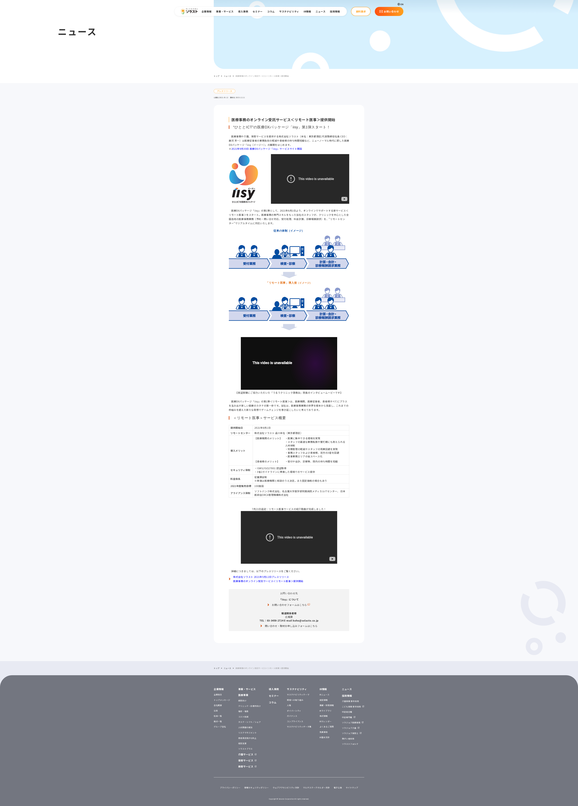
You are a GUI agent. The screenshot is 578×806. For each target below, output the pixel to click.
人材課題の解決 (245, 727)
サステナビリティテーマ (298, 694)
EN (402, 4)
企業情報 (207, 11)
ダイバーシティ (294, 710)
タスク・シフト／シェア (249, 722)
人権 (289, 705)
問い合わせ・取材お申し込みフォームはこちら (291, 626)
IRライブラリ (326, 710)
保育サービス (245, 760)
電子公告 (338, 787)
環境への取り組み (295, 700)
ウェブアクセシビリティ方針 (286, 787)
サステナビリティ (289, 11)
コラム (271, 11)
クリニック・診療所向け (249, 706)
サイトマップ (352, 787)
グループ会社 (220, 726)
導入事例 (243, 11)
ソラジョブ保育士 (350, 733)
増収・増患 (243, 711)
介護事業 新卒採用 (350, 701)
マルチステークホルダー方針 (316, 787)
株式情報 (324, 716)
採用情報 (335, 11)
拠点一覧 (218, 721)
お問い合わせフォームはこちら (289, 605)
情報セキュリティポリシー (256, 787)
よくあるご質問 (327, 726)
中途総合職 (347, 711)
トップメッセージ (222, 700)
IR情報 (307, 11)
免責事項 (324, 732)
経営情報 (324, 700)
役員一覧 (218, 716)
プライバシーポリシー (230, 787)
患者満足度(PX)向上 (247, 738)
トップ (216, 76)
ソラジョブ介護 (349, 728)
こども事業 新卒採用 (351, 706)
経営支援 (242, 743)
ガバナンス (292, 716)
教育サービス (245, 766)
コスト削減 (243, 716)
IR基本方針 (325, 737)
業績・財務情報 (327, 705)
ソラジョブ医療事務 (351, 722)
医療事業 (243, 695)
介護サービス (245, 754)
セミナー (258, 11)
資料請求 (361, 11)
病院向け (242, 700)
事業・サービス (224, 11)
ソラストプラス (245, 748)
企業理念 (218, 694)
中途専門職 (347, 717)
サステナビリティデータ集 (299, 726)
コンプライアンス (295, 721)
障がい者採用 (348, 738)
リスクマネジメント (247, 732)
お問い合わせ (391, 11)
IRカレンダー (326, 721)
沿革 (216, 710)
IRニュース (324, 694)
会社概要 (218, 705)
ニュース (321, 11)
